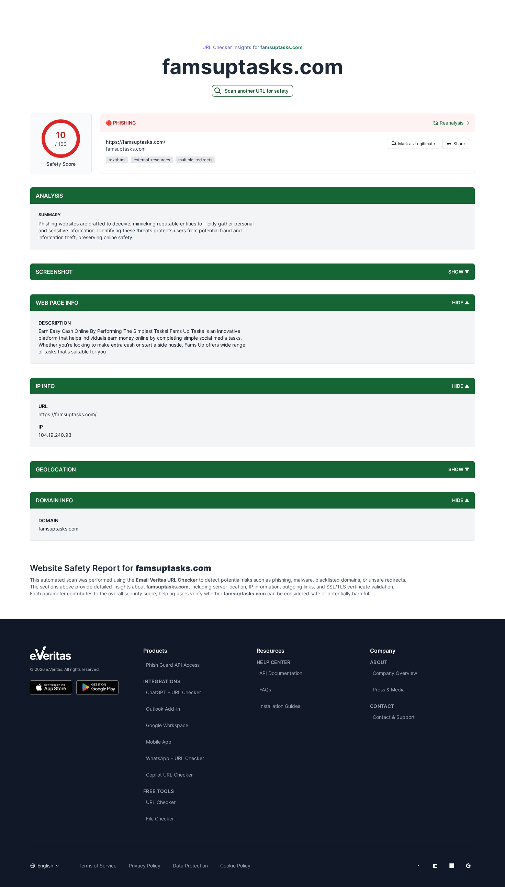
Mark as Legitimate (416, 143)
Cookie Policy (235, 865)
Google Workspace (167, 725)
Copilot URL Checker (169, 775)
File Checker (160, 818)
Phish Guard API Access (173, 665)
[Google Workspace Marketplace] (468, 866)
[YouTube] (419, 866)
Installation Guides (279, 706)
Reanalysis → (454, 123)
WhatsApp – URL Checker (175, 758)
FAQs (265, 689)
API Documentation (280, 673)
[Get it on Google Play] (97, 687)
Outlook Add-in (163, 709)
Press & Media (389, 689)
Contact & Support (394, 717)
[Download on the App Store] (51, 687)
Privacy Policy (144, 865)
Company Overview (395, 673)
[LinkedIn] (435, 866)
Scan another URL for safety (257, 91)
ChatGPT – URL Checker (173, 692)
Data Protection (190, 865)
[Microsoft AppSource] (452, 866)
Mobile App (158, 742)
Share (459, 143)
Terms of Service (97, 865)
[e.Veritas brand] (74, 653)
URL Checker (161, 802)
